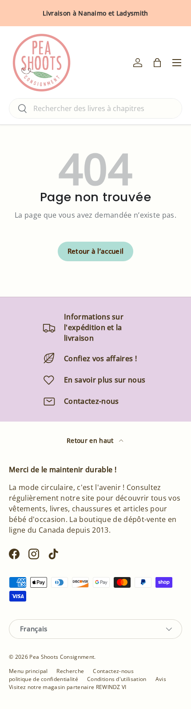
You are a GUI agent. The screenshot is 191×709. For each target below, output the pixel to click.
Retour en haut (91, 440)
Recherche (70, 671)
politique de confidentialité (43, 679)
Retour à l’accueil (96, 251)
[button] (157, 62)
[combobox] (95, 108)
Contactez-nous (113, 671)
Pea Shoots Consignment (61, 657)
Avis (160, 679)
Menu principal (28, 671)
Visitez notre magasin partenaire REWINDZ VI (68, 687)
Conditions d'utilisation (117, 679)
